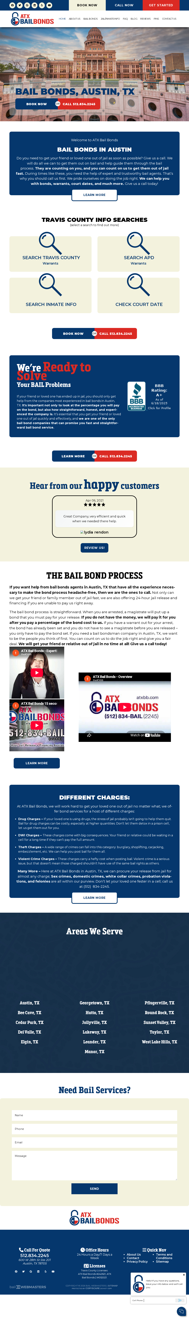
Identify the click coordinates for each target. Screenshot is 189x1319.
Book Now (36, 104)
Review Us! (94, 548)
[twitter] (20, 5)
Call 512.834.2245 (79, 104)
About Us (74, 18)
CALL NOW (124, 5)
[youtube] (49, 5)
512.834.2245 (34, 1255)
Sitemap (162, 1261)
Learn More (94, 195)
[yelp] (42, 5)
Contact (133, 1258)
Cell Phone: (138, 1300)
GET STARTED (161, 5)
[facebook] (12, 5)
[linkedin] (34, 5)
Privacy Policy (137, 1261)
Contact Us (169, 18)
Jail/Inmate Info (110, 18)
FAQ (125, 18)
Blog (134, 18)
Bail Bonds (90, 18)
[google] (27, 5)
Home (62, 18)
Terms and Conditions (164, 1256)
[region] (94, 62)
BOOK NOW (87, 5)
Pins (156, 18)
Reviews (145, 18)
